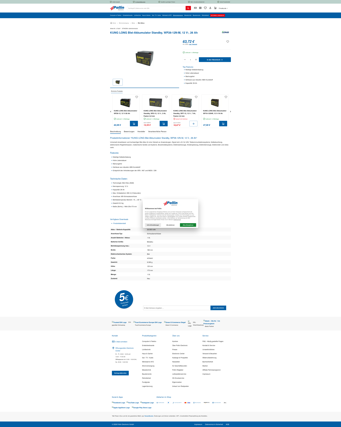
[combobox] (156, 8)
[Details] (193, 123)
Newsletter (176, 361)
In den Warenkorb (214, 60)
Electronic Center (178, 353)
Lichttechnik (146, 349)
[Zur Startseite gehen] (117, 8)
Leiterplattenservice (179, 374)
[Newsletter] (195, 7)
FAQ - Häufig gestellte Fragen (212, 341)
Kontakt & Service (208, 345)
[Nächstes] (230, 111)
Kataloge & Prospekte (180, 357)
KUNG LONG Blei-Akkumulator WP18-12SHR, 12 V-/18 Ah (214, 112)
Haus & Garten (147, 353)
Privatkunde (223, 8)
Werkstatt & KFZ (148, 361)
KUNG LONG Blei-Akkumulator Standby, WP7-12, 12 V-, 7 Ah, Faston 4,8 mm (185, 113)
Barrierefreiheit (207, 361)
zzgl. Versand (193, 44)
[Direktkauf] (200, 7)
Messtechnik (146, 370)
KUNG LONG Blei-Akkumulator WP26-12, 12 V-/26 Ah (125, 112)
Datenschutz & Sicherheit (214, 424)
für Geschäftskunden (179, 366)
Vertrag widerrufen (120, 373)
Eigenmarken (177, 382)
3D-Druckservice (178, 378)
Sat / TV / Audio (147, 357)
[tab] (115, 132)
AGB (227, 424)
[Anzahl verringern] (185, 59)
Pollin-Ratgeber (177, 370)
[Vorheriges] (110, 111)
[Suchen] (188, 8)
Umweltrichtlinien (208, 349)
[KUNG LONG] (225, 33)
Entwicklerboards (148, 345)
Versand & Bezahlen (209, 353)
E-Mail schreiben (121, 341)
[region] (144, 63)
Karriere (175, 341)
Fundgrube (146, 382)
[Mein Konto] (210, 7)
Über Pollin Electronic (180, 345)
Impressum (206, 374)
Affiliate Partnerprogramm (211, 370)
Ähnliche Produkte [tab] (117, 91)
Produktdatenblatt (119, 223)
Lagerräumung (147, 386)
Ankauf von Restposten (180, 386)
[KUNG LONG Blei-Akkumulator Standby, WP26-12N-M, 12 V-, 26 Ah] (144, 58)
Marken (205, 366)
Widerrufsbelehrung (209, 357)
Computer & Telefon (149, 341)
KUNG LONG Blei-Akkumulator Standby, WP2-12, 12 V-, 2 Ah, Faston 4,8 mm (155, 113)
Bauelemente (146, 374)
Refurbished (146, 378)
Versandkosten (148, 416)
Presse (174, 349)
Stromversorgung (148, 366)
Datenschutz (154, 312)
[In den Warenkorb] (134, 123)
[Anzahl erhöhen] (196, 59)
